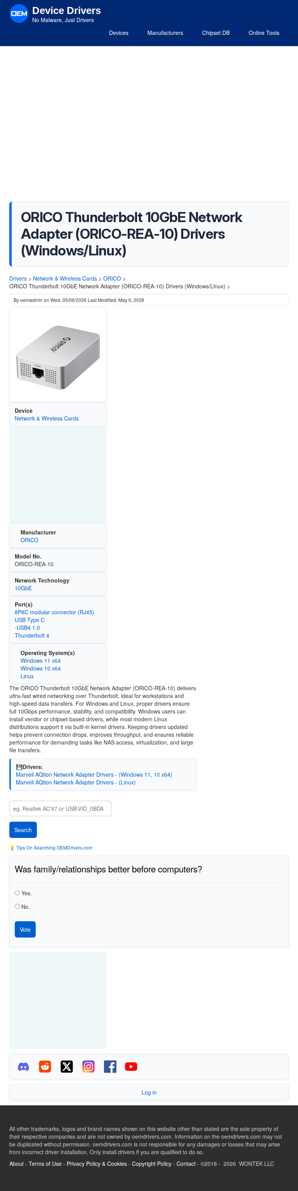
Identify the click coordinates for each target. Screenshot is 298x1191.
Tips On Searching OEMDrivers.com (53, 847)
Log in (149, 1092)
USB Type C (30, 620)
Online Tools (264, 32)
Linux (27, 676)
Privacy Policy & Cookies (97, 1163)
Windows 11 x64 (41, 660)
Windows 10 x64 (41, 668)
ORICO (112, 278)
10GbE (23, 588)
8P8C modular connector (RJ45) (54, 612)
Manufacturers (165, 32)
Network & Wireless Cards (65, 278)
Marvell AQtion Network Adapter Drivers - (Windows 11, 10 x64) (94, 774)
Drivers (18, 278)
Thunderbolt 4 (32, 635)
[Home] (19, 13)
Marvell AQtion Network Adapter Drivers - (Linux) (76, 782)
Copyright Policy (152, 1163)
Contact (186, 1163)
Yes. (26, 893)
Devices (118, 32)
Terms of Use (45, 1163)
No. (25, 906)
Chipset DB (216, 32)
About (16, 1163)
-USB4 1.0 (27, 627)
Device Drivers (66, 10)
